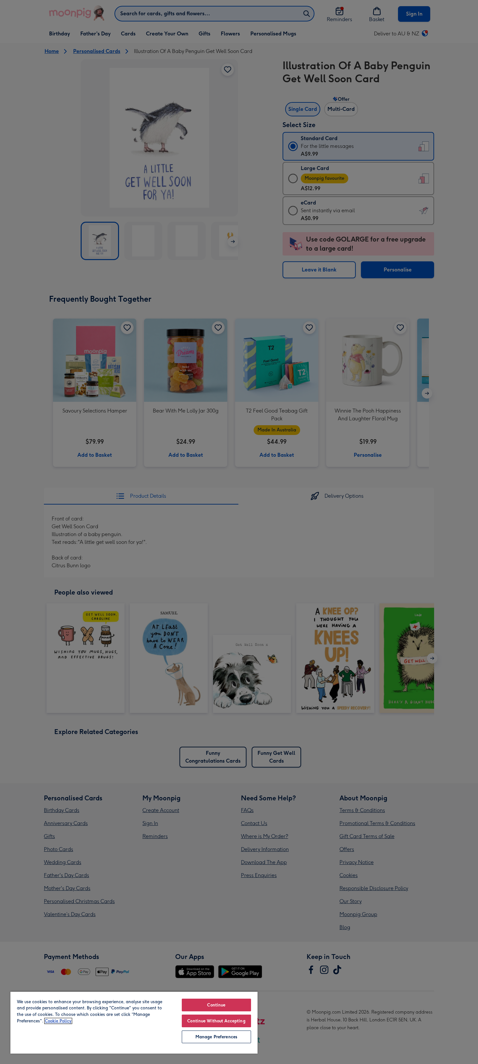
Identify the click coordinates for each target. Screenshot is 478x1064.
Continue (216, 1005)
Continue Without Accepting (216, 1020)
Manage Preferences (216, 1036)
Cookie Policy (58, 1020)
